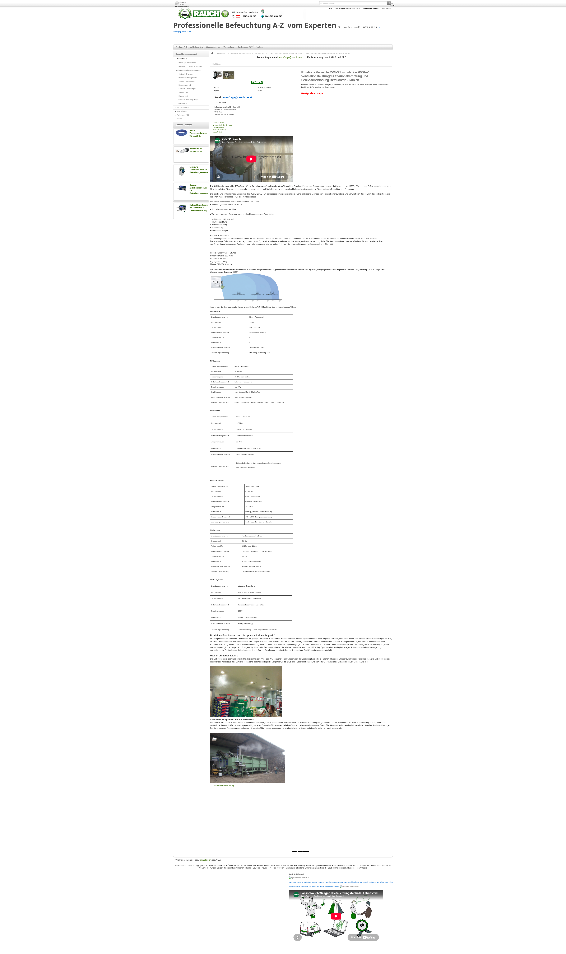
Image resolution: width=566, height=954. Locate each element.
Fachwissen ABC (245, 47)
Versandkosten (205, 860)
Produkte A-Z (181, 47)
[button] (389, 3)
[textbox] (353, 3)
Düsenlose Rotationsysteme (241, 53)
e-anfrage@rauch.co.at (291, 57)
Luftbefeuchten (196, 47)
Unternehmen (229, 47)
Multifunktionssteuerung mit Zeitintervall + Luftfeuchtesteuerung (200, 207)
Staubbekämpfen (213, 47)
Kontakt (259, 47)
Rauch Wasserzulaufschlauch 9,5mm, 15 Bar (199, 133)
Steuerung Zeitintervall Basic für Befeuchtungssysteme (199, 169)
